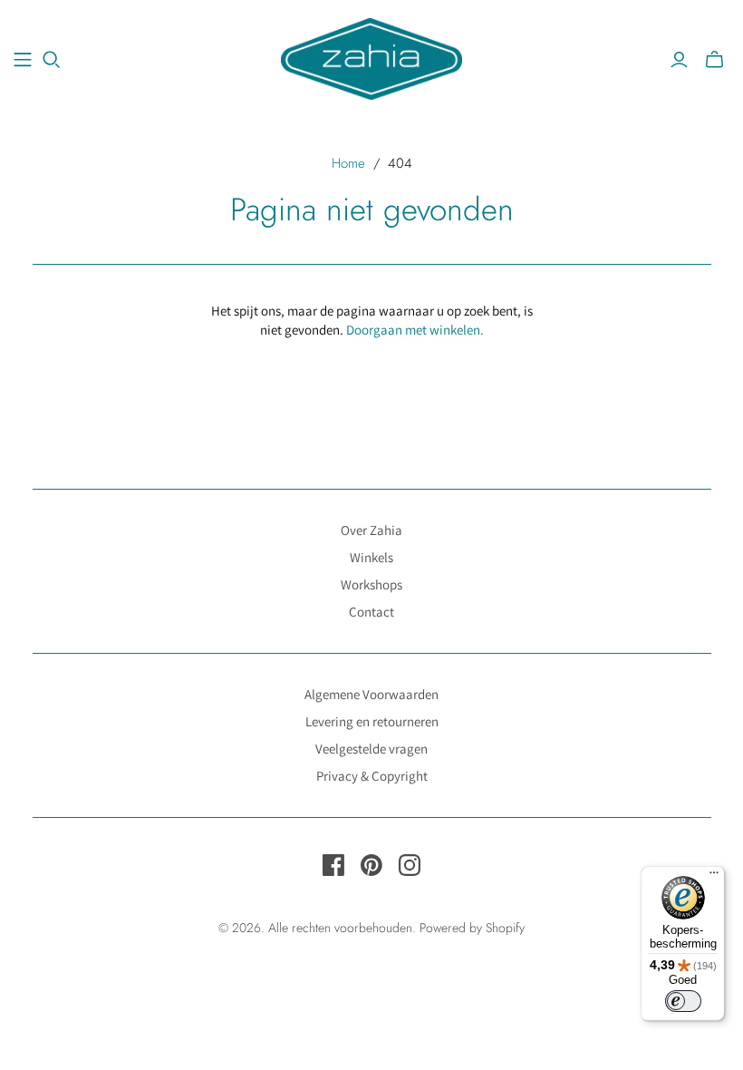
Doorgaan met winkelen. (415, 329)
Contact (371, 611)
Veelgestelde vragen (371, 748)
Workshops (371, 584)
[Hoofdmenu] (23, 60)
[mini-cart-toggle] (714, 60)
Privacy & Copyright (372, 775)
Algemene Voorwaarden (371, 694)
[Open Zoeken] (52, 60)
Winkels (371, 557)
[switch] (683, 1001)
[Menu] (714, 877)
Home (348, 163)
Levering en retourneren (372, 721)
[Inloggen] (679, 60)
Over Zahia (371, 530)
